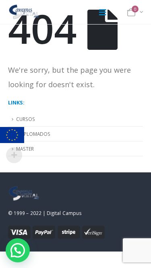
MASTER (25, 148)
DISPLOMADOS (33, 134)
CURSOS (25, 119)
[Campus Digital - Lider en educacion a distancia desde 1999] (24, 12)
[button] (18, 250)
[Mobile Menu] (103, 12)
